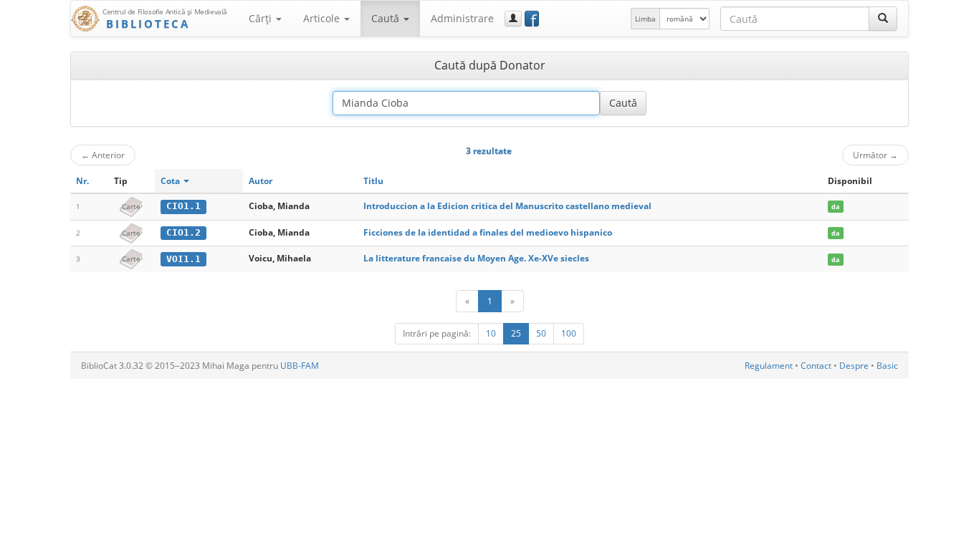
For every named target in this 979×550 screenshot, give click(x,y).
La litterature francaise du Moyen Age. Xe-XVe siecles (476, 258)
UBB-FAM (299, 366)
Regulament (769, 366)
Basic (887, 366)
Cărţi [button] (261, 18)
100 (568, 333)
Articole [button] (323, 18)
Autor (260, 181)
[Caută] (883, 18)
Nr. (82, 181)
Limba (645, 19)
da (835, 206)
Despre (854, 366)
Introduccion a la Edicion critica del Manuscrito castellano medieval (507, 206)
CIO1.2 (183, 232)
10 (491, 333)
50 (541, 333)
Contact (816, 366)
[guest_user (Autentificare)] (513, 18)
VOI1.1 (183, 259)
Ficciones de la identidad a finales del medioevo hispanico (487, 232)
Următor (875, 154)
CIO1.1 (183, 206)
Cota (171, 181)
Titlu (373, 181)
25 (516, 333)
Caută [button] (386, 18)
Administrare (462, 18)
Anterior (103, 154)
